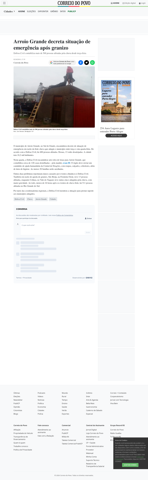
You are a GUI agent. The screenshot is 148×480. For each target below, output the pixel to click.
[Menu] (4, 3)
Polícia (40, 414)
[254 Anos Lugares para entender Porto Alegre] (116, 101)
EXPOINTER (43, 11)
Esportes (65, 414)
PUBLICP (72, 11)
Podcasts (41, 393)
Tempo (64, 400)
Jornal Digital (91, 430)
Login (143, 3)
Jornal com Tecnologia (119, 400)
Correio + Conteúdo (118, 393)
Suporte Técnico (92, 460)
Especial (89, 414)
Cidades (8, 11)
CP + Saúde (90, 443)
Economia (42, 407)
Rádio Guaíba (115, 433)
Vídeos (40, 396)
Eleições (17, 396)
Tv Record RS (115, 437)
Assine (116, 3)
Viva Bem (114, 403)
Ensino (64, 403)
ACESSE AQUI (116, 135)
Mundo (65, 393)
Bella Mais (90, 403)
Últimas (17, 393)
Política (41, 403)
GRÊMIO (54, 11)
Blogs (16, 414)
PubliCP (17, 403)
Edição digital (130, 3)
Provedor (90, 450)
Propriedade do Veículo (23, 433)
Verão (64, 410)
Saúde (64, 407)
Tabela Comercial (69, 440)
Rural (64, 396)
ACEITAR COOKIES (130, 465)
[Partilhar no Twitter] (86, 62)
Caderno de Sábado (94, 410)
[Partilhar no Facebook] (80, 62)
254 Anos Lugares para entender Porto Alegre (112, 129)
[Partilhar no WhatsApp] (92, 62)
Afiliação (17, 430)
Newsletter (18, 400)
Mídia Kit (65, 437)
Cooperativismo (116, 396)
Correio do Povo (117, 430)
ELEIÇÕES (31, 11)
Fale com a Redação (46, 436)
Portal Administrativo (95, 446)
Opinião (17, 407)
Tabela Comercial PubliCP (72, 443)
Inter (88, 396)
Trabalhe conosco (21, 446)
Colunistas (18, 410)
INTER (63, 11)
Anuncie (65, 430)
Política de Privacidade (23, 450)
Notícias (41, 400)
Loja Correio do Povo (94, 433)
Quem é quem (19, 443)
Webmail (89, 453)
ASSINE (21, 11)
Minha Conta (91, 457)
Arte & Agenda (92, 400)
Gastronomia (91, 407)
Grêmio (89, 393)
